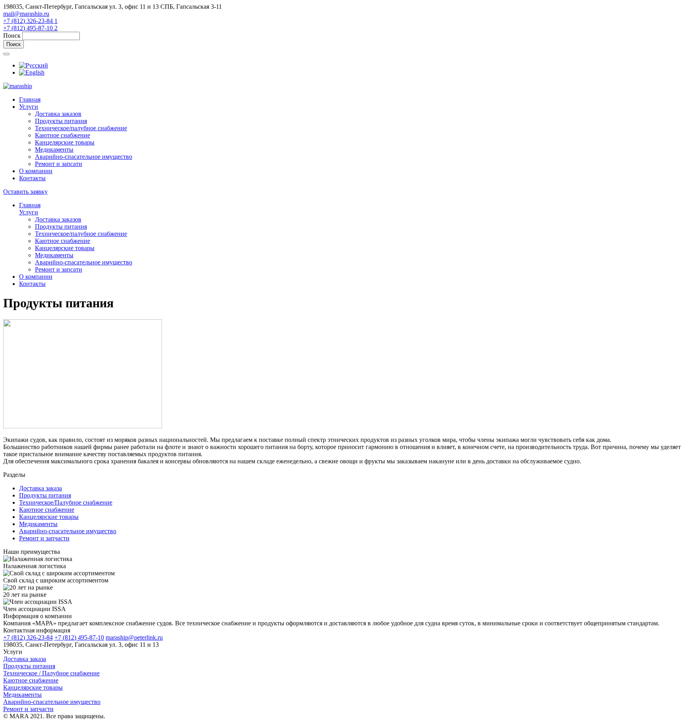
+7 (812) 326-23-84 (28, 637)
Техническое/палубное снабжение (81, 128)
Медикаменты (54, 149)
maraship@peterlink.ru (134, 637)
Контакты (32, 178)
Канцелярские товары (64, 142)
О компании (35, 171)
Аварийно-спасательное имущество (83, 156)
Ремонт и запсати (58, 163)
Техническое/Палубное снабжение (65, 502)
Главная (29, 99)
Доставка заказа (40, 488)
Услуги (28, 106)
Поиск (12, 35)
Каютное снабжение (62, 135)
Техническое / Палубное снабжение (51, 673)
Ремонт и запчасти (44, 538)
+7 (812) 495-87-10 (79, 637)
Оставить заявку (25, 191)
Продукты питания (61, 121)
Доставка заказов (58, 113)
